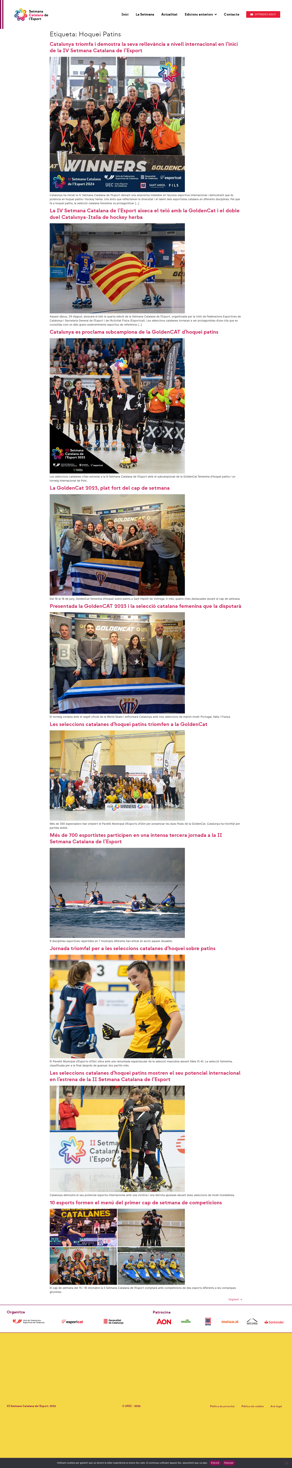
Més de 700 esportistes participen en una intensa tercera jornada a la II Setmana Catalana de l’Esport (136, 838)
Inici (125, 15)
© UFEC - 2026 (131, 1406)
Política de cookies (252, 1406)
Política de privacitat (222, 1406)
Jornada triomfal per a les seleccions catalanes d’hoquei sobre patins (132, 948)
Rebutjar (228, 1462)
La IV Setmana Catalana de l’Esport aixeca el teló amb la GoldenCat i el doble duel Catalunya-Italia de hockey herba (145, 213)
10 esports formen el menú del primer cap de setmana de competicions (136, 1202)
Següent (235, 1299)
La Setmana (145, 15)
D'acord (215, 1462)
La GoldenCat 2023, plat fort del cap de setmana (110, 488)
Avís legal (276, 1406)
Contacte (231, 15)
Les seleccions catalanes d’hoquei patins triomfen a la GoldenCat (129, 724)
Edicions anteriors (199, 15)
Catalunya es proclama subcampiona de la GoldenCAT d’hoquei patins (134, 332)
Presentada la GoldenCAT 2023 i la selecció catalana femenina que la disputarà (145, 606)
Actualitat (169, 15)
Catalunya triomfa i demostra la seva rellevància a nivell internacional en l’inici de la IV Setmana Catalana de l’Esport (144, 47)
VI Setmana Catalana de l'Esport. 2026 (31, 1406)
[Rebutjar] (286, 1462)
